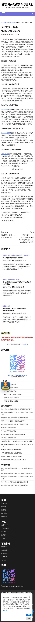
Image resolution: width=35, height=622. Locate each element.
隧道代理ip (27, 255)
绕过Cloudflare (5, 525)
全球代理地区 (5, 528)
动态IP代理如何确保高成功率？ (13, 258)
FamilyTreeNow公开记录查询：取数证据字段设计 (14, 417)
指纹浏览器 (4, 550)
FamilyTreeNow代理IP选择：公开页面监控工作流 (14, 424)
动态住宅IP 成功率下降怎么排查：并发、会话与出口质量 (16, 441)
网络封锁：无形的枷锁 (10, 384)
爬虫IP (18, 279)
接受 (29, 615)
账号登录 (3, 510)
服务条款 (3, 531)
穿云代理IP (4, 22)
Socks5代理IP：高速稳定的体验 (12, 394)
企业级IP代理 (11, 22)
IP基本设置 (4, 547)
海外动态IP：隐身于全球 (10, 391)
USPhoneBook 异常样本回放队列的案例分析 (13, 421)
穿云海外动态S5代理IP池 (17, 4)
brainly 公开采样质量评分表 (8, 431)
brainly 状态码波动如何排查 (8, 427)
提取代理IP (4, 503)
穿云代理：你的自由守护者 (11, 387)
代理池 (4, 279)
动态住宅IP (5, 154)
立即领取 (5, 387)
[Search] (32, 13)
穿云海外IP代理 (7, 260)
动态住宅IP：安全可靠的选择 (12, 397)
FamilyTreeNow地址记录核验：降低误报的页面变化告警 (16, 409)
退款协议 (3, 538)
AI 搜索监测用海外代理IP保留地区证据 (11, 456)
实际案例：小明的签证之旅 (11, 401)
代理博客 (3, 560)
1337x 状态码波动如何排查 (8, 437)
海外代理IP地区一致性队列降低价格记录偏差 (13, 459)
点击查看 (25, 344)
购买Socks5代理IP (16, 255)
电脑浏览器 (4, 553)
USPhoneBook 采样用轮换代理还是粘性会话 (13, 434)
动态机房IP (4, 516)
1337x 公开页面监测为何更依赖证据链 (11, 453)
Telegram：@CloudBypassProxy (17, 375)
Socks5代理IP (6, 133)
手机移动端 (4, 557)
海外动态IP (5, 109)
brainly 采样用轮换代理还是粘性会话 (11, 449)
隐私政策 (3, 535)
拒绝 (29, 618)
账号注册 (3, 506)
